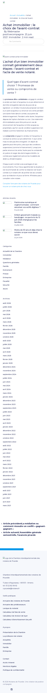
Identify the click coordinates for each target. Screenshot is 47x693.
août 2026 (7, 303)
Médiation (7, 259)
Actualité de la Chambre (12, 251)
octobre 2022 (8, 438)
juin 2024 (6, 382)
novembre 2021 (9, 479)
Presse (5, 274)
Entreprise (7, 278)
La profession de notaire (12, 636)
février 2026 (7, 326)
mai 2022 (6, 457)
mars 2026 (7, 322)
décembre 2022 (9, 431)
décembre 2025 (9, 329)
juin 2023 (6, 416)
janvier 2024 (8, 397)
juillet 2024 (7, 378)
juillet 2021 (7, 494)
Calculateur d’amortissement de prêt (17, 620)
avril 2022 (7, 461)
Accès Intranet (8, 663)
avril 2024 (7, 389)
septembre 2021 (9, 487)
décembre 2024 (9, 367)
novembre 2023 (9, 404)
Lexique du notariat (10, 608)
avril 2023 (7, 423)
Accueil (12, 15)
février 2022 (7, 468)
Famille (6, 266)
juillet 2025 (7, 344)
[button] (43, 5)
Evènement (7, 270)
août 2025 (7, 341)
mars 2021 (7, 506)
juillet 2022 (7, 449)
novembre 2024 (9, 371)
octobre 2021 (8, 483)
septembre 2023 (9, 408)
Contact (6, 659)
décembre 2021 (9, 476)
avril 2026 (7, 318)
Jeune (5, 289)
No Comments (15, 41)
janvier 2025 (8, 363)
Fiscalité (6, 281)
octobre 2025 (8, 337)
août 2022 (7, 446)
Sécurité (6, 285)
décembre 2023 (9, 401)
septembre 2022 (9, 442)
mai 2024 (6, 386)
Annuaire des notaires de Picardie (16, 601)
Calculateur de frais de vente (14, 612)
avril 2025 (6, 352)
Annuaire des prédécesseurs (14, 605)
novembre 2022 (9, 434)
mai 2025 (6, 348)
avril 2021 (6, 502)
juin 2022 (6, 453)
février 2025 (7, 359)
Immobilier (15, 37)
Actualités (21, 15)
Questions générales (11, 263)
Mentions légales (10, 666)
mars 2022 (7, 464)
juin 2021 (6, 498)
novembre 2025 (9, 333)
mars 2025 (7, 356)
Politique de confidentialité (13, 670)
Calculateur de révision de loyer (15, 616)
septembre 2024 (9, 374)
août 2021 (6, 491)
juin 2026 (6, 311)
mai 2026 (6, 314)
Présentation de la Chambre (14, 632)
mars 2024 (7, 393)
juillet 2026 (7, 307)
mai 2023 (6, 419)
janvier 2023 (8, 427)
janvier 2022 (8, 472)
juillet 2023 (7, 412)
